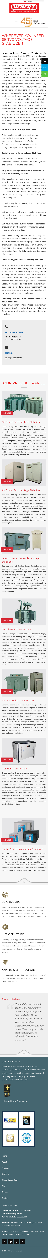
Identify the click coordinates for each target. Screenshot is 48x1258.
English (29, 1)
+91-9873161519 (13, 336)
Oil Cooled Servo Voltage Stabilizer (21, 422)
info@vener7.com (22, 1234)
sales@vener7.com (13, 357)
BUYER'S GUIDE (11, 901)
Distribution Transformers (16, 629)
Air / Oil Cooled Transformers (18, 700)
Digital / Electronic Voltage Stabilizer (22, 849)
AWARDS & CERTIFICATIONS (18, 969)
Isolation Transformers (15, 768)
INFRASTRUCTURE (13, 934)
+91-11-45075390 (24, 1210)
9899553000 (22, 1217)
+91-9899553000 (13, 339)
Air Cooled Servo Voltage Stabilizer (21, 490)
